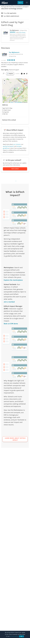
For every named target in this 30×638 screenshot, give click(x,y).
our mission (17, 144)
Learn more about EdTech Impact (15, 439)
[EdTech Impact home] (5, 2)
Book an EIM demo (11, 324)
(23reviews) (22, 32)
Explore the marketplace (13, 280)
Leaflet (11, 102)
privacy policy (14, 636)
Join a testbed (9, 302)
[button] (21, 74)
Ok (21, 636)
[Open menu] (26, 2)
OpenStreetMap (18, 102)
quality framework (8, 146)
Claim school (15, 168)
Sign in (20, 2)
